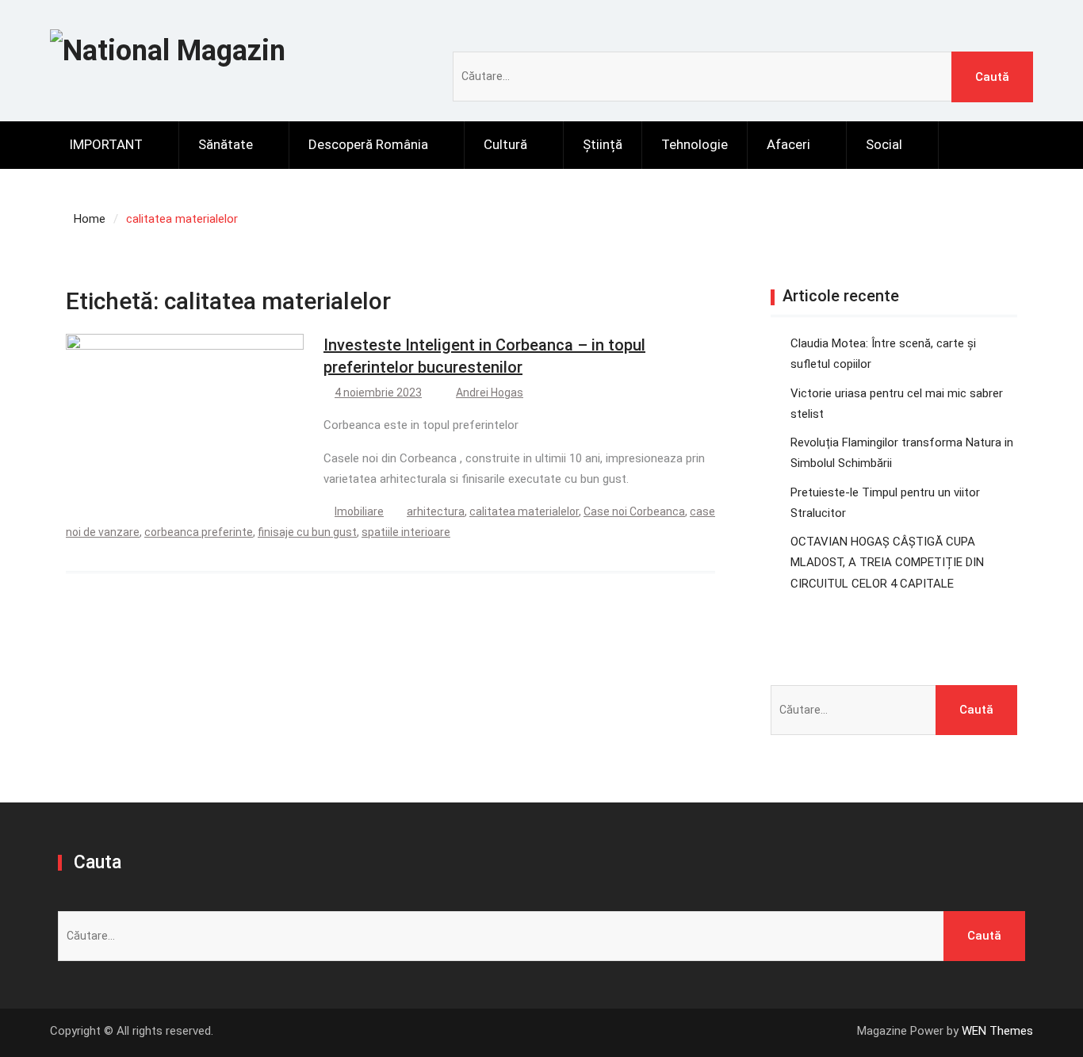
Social (884, 144)
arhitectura (436, 511)
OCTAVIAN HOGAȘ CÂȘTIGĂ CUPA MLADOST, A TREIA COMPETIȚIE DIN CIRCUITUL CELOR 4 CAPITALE (887, 562)
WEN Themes (997, 1031)
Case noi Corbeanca (634, 511)
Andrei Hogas (489, 392)
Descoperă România (368, 144)
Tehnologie (694, 144)
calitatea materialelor (524, 511)
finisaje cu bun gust (307, 532)
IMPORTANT (106, 144)
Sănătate (225, 144)
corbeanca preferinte (198, 532)
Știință (602, 144)
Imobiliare (359, 511)
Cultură (505, 144)
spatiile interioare (406, 532)
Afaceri (788, 144)
